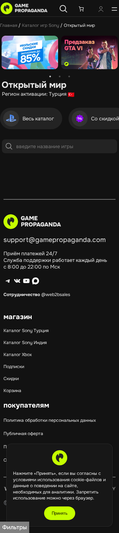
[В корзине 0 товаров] (81, 9)
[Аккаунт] (101, 10)
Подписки (13, 366)
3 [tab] (69, 76)
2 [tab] (59, 76)
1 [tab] (50, 76)
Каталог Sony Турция (26, 330)
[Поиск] (63, 8)
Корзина (12, 390)
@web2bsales (55, 294)
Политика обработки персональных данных (49, 420)
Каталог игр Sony (40, 25)
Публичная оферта (23, 433)
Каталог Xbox (17, 354)
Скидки (11, 378)
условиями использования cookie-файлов (58, 479)
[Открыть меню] (114, 9)
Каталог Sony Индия (25, 342)
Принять (60, 513)
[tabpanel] (30, 53)
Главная (8, 25)
